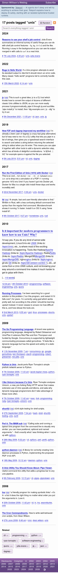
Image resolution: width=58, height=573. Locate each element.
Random (46, 22)
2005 (52, 561)
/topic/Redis (17, 256)
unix (27, 55)
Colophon (18, 561)
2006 (3, 563)
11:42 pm (26, 502)
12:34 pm (6, 283)
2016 (17, 566)
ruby (4, 401)
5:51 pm (20, 158)
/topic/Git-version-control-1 (34, 262)
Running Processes (11, 293)
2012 (45, 563)
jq (46, 116)
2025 (30, 569)
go (43, 351)
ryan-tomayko (8, 374)
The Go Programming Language (18, 329)
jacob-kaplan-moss (39, 371)
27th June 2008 (11, 520)
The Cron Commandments (15, 512)
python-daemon (10, 449)
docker (41, 191)
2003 (38, 561)
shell (41, 413)
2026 (37, 569)
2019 (38, 566)
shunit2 (5, 408)
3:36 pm (27, 191)
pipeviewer (45, 478)
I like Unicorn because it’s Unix (17, 382)
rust (46, 215)
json (37, 116)
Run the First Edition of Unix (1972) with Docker (25, 172)
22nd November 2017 (13, 191)
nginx (28, 259)
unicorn (23, 401)
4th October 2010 (20, 283)
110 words (9, 277)
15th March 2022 (11, 83)
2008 (17, 563)
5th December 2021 (12, 116)
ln (35, 502)
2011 (38, 563)
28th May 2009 (10, 439)
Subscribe (51, 2)
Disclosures (6, 561)
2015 (10, 566)
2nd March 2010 (11, 312)
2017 (24, 566)
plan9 (28, 354)
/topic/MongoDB (10, 259)
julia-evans (35, 55)
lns (3, 492)
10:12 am (22, 460)
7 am (26, 351)
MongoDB (40, 256)
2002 (31, 561)
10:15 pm (25, 478)
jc (3, 97)
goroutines (7, 354)
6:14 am (23, 83)
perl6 (44, 439)
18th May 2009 (10, 460)
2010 (31, 563)
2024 (23, 569)
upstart (10, 315)
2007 (10, 563)
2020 (45, 566)
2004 (45, 561)
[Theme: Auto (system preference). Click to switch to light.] (44, 569)
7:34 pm (27, 413)
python (51, 371)
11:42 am (25, 398)
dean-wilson (38, 520)
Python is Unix (9, 364)
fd (3, 199)
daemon (31, 460)
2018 (31, 566)
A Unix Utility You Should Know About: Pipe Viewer (27, 467)
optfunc (12, 435)
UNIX (33, 243)
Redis (53, 253)
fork (37, 398)
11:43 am (25, 371)
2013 (52, 563)
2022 (9, 569)
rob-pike (15, 356)
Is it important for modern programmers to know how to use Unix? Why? (27, 233)
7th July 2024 (10, 55)
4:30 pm (20, 55)
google (48, 351)
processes (42, 312)
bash (35, 413)
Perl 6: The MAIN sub (12, 423)
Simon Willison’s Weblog (14, 2)
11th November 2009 (13, 351)
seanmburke (46, 502)
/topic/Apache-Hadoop (31, 253)
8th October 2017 (11, 215)
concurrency (35, 351)
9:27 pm (24, 215)
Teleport (19, 7)
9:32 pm (21, 439)
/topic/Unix (7, 246)
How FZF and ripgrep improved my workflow (23, 130)
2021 (52, 566)
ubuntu (51, 312)
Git (10, 262)
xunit (16, 415)
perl (39, 439)
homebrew (34, 215)
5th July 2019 (10, 158)
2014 (3, 566)
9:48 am (22, 520)
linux (35, 312)
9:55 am (23, 312)
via (6, 97)
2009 (24, 563)
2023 (16, 569)
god (30, 312)
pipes (36, 478)
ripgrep (37, 158)
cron (30, 520)
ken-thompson (19, 354)
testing (5, 415)
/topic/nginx (46, 259)
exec (33, 398)
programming (36, 283)
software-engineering (32, 540)
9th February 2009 (12, 478)
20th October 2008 (12, 502)
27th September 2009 (13, 413)
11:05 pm (27, 116)
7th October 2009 (11, 371)
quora (21, 286)
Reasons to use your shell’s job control (21, 39)
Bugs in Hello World (12, 70)
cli (33, 116)
